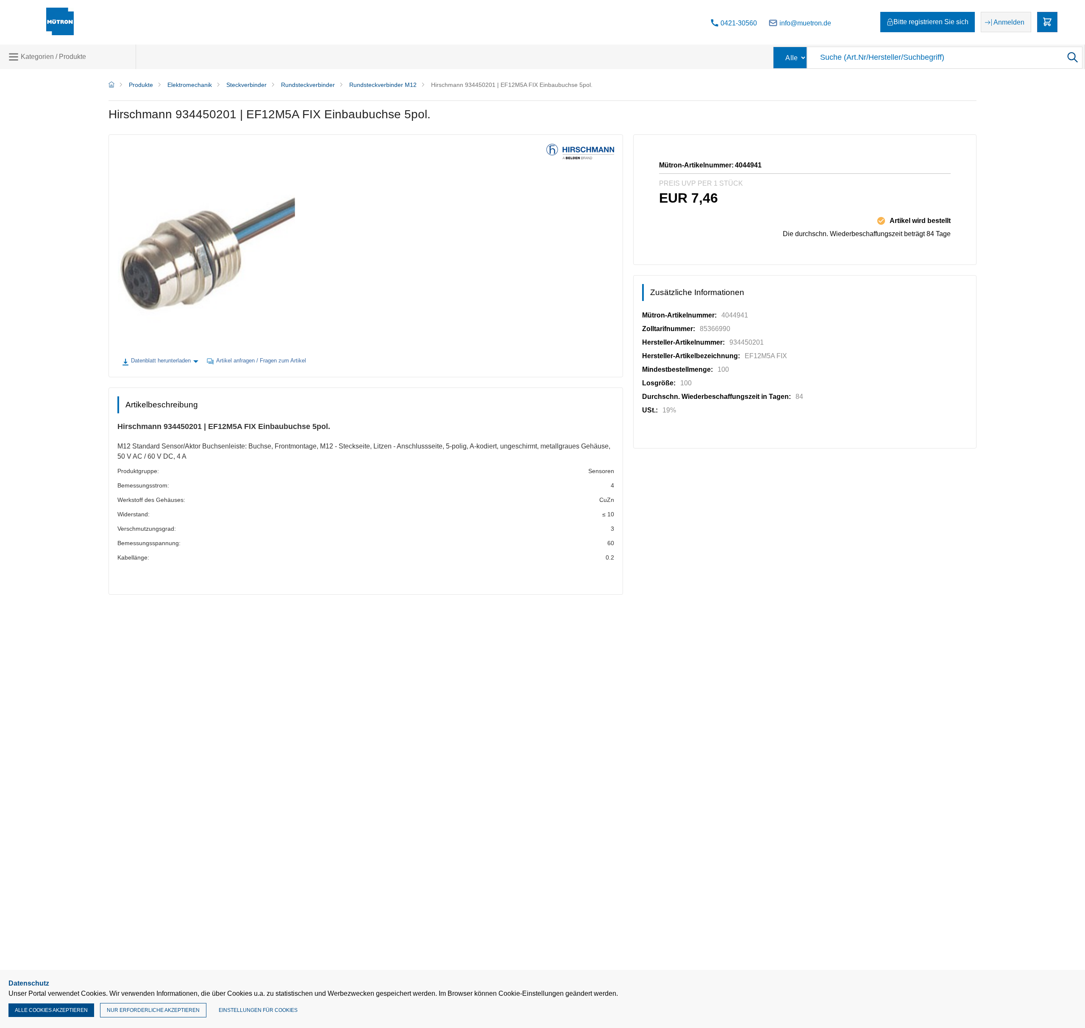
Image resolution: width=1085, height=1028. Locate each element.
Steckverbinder (246, 84)
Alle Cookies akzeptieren (51, 1010)
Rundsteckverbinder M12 (383, 84)
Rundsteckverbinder (308, 84)
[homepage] (111, 84)
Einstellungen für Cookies (258, 1010)
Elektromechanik (189, 84)
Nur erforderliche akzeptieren (153, 1010)
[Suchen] (1071, 58)
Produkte (141, 84)
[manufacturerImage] (580, 157)
